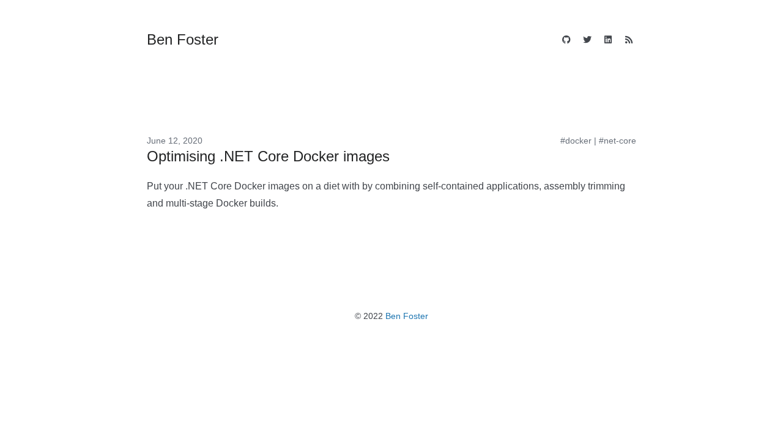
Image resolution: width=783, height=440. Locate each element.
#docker (576, 140)
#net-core (617, 140)
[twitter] (587, 41)
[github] (566, 41)
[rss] (629, 41)
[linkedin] (608, 41)
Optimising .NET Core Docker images (268, 156)
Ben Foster (406, 316)
